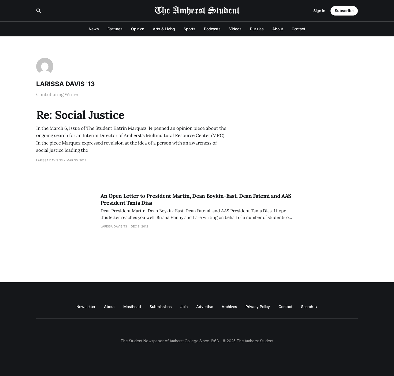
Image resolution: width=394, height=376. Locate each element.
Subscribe (344, 10)
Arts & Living (164, 28)
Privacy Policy (258, 306)
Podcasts (212, 28)
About (277, 28)
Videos (235, 28)
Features (114, 28)
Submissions (161, 306)
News (94, 28)
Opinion (137, 28)
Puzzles (257, 28)
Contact (298, 28)
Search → (309, 306)
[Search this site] (39, 11)
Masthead (132, 306)
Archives (229, 306)
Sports (189, 28)
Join (184, 306)
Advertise (204, 306)
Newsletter (85, 306)
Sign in (319, 10)
